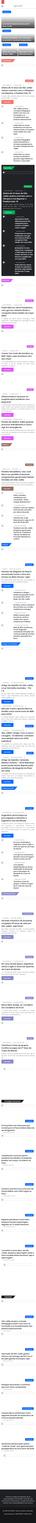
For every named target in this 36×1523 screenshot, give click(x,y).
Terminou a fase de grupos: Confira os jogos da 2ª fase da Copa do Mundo (23, 884)
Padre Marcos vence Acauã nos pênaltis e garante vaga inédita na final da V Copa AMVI (23, 157)
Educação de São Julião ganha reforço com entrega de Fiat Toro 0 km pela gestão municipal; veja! (16, 1356)
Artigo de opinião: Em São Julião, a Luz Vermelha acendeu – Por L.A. (17, 688)
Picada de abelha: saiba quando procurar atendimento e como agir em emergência (17, 425)
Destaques (6, 12)
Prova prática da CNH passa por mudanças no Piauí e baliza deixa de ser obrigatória (17, 1128)
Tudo (19, 60)
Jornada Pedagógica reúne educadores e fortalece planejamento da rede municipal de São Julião (23, 144)
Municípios (25, 60)
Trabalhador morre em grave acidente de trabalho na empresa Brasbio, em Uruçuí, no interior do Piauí (16, 1159)
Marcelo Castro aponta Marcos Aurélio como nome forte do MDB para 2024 (17, 711)
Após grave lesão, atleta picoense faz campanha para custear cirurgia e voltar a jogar (22, 223)
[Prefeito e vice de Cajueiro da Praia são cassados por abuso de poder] (2, 505)
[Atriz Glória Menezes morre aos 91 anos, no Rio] (18, 19)
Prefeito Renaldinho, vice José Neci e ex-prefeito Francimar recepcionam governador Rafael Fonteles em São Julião (16, 41)
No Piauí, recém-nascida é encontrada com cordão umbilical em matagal (23, 607)
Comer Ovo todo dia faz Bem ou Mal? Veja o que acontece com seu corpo (17, 356)
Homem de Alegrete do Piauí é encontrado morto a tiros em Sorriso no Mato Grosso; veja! (16, 574)
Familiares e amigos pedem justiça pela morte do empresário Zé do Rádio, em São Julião (23, 595)
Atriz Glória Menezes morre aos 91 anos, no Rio (15, 25)
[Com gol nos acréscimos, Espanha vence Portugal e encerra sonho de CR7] (2, 852)
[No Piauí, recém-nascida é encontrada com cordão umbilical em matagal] (2, 603)
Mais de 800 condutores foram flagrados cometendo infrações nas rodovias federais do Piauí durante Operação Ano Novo (23, 632)
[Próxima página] (33, 61)
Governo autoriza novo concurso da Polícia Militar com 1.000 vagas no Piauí (17, 1191)
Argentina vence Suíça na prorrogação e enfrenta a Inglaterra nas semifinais (14, 818)
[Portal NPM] (18, 6)
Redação (5, 350)
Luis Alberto (6, 682)
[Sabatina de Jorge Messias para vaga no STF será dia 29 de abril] (2, 515)
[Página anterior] (31, 61)
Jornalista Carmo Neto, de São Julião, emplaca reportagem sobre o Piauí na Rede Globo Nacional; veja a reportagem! (17, 1254)
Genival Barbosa (7, 85)
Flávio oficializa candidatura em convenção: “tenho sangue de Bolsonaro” (22, 498)
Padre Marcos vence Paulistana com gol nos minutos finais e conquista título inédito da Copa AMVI (23, 129)
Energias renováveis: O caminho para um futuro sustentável (15, 1385)
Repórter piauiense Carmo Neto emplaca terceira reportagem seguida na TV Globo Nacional (15, 1222)
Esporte (25, 168)
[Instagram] (22, 1518)
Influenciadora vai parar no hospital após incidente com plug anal (15, 399)
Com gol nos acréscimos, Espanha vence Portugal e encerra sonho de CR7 (23, 857)
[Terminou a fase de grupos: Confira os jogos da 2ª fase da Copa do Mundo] (2, 879)
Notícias (26, 280)
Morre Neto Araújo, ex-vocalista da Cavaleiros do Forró (17, 1006)
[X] (18, 1518)
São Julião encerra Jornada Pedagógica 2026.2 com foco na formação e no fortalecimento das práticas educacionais (22, 114)
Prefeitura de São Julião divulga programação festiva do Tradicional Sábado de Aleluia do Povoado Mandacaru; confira (22, 533)
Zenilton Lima (6, 469)
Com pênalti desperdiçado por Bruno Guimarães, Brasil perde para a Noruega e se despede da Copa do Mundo (23, 870)
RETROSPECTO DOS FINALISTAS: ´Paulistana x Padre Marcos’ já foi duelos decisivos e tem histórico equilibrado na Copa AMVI (24, 253)
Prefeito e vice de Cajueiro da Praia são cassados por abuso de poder (23, 510)
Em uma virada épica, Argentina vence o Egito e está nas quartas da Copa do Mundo (23, 845)
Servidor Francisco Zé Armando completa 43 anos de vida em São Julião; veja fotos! (16, 923)
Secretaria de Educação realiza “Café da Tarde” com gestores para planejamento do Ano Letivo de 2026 (17, 1446)
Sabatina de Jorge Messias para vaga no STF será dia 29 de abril (23, 520)
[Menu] (2, 7)
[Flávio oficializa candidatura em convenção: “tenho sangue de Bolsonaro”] (2, 493)
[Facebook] (13, 1518)
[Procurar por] (34, 7)
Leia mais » (7, 102)
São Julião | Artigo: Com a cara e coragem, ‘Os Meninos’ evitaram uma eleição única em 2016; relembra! (17, 737)
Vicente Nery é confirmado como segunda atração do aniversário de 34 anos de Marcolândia (17, 1415)
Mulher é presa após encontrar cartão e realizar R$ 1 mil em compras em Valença (21, 618)
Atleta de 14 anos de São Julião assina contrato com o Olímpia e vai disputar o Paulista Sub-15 (17, 90)
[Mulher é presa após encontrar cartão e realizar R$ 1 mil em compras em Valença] (2, 613)
